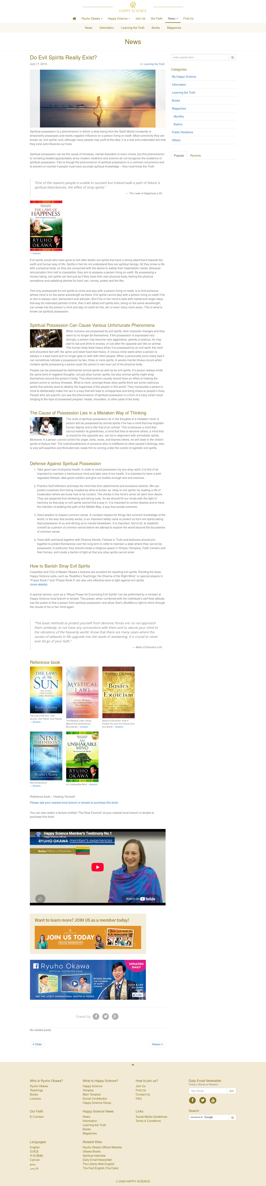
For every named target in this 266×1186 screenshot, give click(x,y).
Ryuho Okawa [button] (91, 18)
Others (176, 140)
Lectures (35, 1098)
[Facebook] (96, 1016)
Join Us (140, 18)
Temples (88, 1090)
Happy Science (92, 1086)
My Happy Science (184, 76)
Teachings (36, 1090)
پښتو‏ (32, 1164)
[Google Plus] (115, 1016)
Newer (156, 1044)
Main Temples (92, 1094)
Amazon (37, 253)
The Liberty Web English (98, 1164)
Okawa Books (92, 1151)
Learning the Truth (132, 28)
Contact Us (143, 1094)
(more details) (38, 584)
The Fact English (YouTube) (101, 1168)
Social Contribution (95, 1098)
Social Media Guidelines (151, 1116)
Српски (35, 1160)
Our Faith (156, 18)
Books (156, 28)
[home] (74, 18)
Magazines (174, 28)
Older (38, 1044)
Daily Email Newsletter (97, 1160)
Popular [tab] (179, 155)
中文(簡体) (36, 1155)
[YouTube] (213, 1100)
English (35, 1147)
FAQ (139, 1098)
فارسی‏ (34, 1168)
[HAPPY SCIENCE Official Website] (133, 7)
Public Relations (182, 132)
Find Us (188, 18)
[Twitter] (105, 1016)
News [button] (172, 18)
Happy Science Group (97, 1103)
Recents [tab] (195, 155)
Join (231, 1091)
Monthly (179, 116)
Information (107, 28)
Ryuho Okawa (39, 1086)
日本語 (34, 1151)
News (88, 28)
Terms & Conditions (148, 1121)
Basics (178, 124)
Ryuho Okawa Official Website (102, 1147)
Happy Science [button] (118, 18)
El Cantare (37, 1116)
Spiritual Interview (94, 1155)
